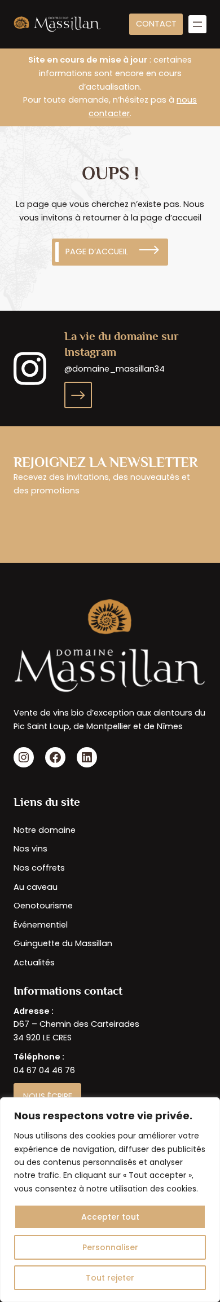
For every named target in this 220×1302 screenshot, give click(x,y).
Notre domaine (45, 830)
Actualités (34, 962)
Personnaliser (110, 1247)
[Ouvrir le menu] (197, 24)
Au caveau (36, 887)
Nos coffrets (39, 867)
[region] (110, 1199)
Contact (156, 23)
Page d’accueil (96, 251)
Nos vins (30, 848)
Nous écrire (47, 1096)
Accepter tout (110, 1216)
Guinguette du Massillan (63, 943)
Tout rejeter (110, 1277)
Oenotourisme (43, 905)
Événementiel (41, 924)
